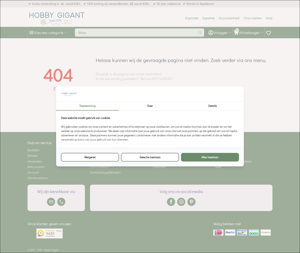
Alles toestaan (210, 157)
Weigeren (90, 157)
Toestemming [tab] (87, 106)
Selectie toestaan (150, 157)
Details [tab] (212, 106)
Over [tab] (150, 106)
